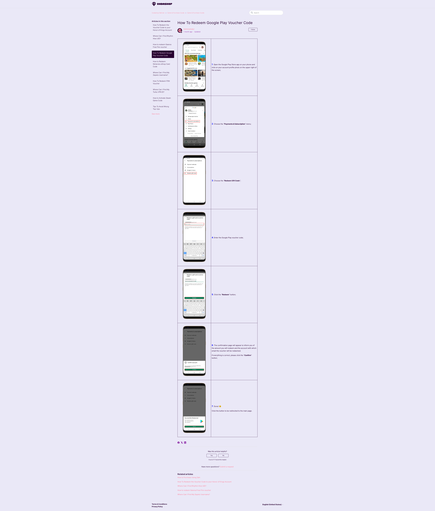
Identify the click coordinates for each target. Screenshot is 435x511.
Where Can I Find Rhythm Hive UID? (163, 37)
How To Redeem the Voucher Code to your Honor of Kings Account (162, 27)
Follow (253, 29)
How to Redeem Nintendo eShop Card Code (161, 64)
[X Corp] (182, 443)
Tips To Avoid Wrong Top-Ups (161, 107)
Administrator (189, 29)
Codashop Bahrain (158, 13)
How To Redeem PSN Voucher (161, 82)
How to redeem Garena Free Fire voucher (162, 45)
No (223, 455)
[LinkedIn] (185, 443)
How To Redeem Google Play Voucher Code (162, 54)
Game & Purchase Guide (175, 13)
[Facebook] (179, 443)
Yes (211, 455)
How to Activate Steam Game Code (162, 99)
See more (156, 114)
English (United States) (272, 504)
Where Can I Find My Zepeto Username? (161, 73)
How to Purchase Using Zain (189, 477)
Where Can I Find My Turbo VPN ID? (161, 90)
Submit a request (227, 467)
